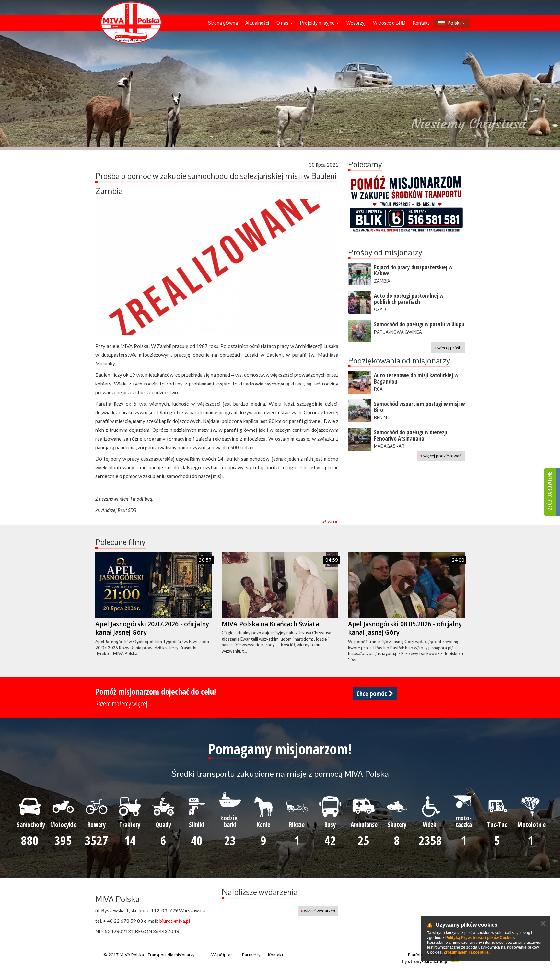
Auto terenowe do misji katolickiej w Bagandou (416, 378)
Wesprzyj (356, 23)
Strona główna (223, 23)
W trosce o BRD (389, 23)
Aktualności (257, 23)
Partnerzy (251, 954)
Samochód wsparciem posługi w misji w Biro (419, 407)
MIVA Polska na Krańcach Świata (270, 624)
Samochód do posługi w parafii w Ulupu (419, 324)
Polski (453, 23)
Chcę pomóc (372, 693)
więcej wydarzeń (318, 910)
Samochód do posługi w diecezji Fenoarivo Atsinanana (410, 435)
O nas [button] (282, 23)
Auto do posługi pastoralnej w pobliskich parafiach (408, 299)
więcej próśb (448, 347)
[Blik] (406, 204)
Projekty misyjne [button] (318, 23)
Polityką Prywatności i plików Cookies (480, 937)
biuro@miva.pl (174, 921)
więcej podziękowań (440, 455)
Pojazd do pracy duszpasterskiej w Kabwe (413, 270)
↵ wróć (330, 521)
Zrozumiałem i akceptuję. (467, 952)
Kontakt (421, 23)
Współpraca (223, 954)
